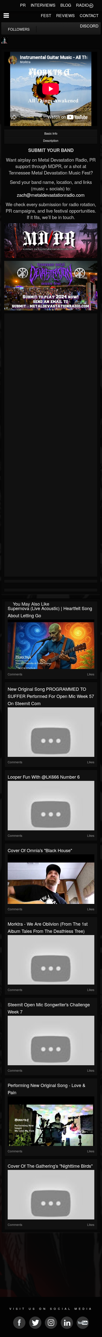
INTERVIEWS (43, 5)
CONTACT (89, 15)
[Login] (91, 5)
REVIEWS (65, 15)
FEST (46, 15)
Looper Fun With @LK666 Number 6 (44, 776)
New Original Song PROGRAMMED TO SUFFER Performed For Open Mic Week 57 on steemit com (51, 696)
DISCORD (89, 26)
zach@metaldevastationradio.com (51, 195)
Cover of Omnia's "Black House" (40, 850)
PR (23, 5)
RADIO (82, 5)
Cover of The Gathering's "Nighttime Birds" (50, 1166)
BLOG (65, 5)
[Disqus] (51, 381)
